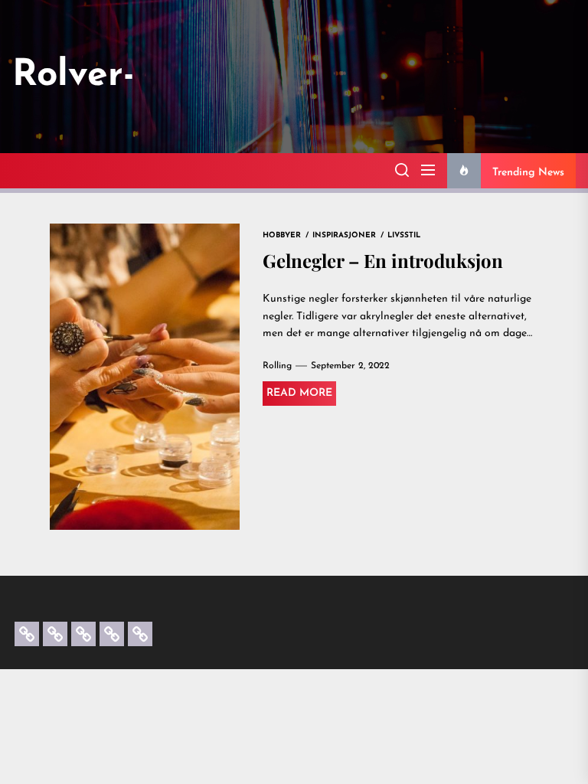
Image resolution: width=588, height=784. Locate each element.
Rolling (277, 366)
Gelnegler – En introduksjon (383, 260)
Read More (299, 393)
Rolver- (73, 75)
